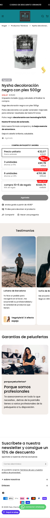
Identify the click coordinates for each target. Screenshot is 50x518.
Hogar (4, 26)
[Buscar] (42, 16)
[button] (25, 152)
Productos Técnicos (19, 26)
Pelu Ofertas (14, 507)
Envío (21, 98)
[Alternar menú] (2, 16)
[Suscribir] (45, 464)
